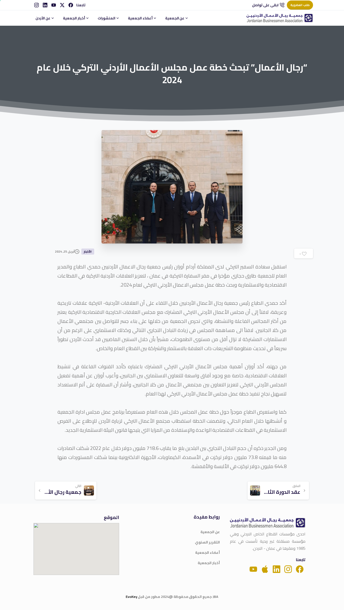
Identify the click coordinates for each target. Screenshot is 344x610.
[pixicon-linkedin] (276, 569)
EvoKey (131, 596)
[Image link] (267, 523)
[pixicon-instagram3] (288, 569)
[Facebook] (70, 5)
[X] (62, 5)
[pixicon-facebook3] (299, 569)
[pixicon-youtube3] (253, 569)
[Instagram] (36, 5)
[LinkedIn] (45, 5)
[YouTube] (53, 5)
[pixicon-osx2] (265, 569)
